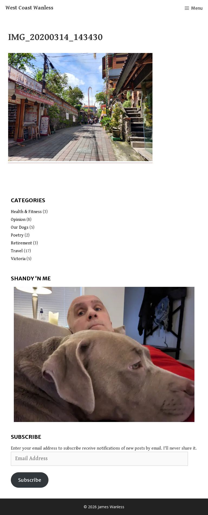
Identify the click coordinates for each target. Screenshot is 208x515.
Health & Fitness (26, 211)
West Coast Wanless (29, 8)
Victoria (18, 258)
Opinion (18, 219)
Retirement (21, 243)
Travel (17, 251)
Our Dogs (19, 227)
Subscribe (29, 480)
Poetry (17, 235)
